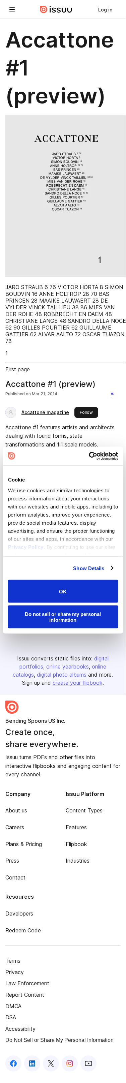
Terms (12, 960)
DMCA (13, 1006)
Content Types (84, 810)
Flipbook (76, 844)
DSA (10, 1017)
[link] (105, 9)
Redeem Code (23, 930)
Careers (14, 827)
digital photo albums (61, 674)
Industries (77, 860)
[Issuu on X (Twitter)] (51, 1063)
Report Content (24, 994)
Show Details (88, 568)
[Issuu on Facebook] (13, 1063)
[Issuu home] (56, 9)
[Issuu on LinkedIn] (32, 1063)
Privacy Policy (25, 547)
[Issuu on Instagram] (70, 1063)
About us (16, 810)
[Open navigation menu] (12, 9)
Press (12, 860)
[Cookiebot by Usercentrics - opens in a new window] (89, 456)
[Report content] (113, 395)
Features (76, 827)
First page (17, 369)
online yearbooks (67, 666)
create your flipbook (78, 682)
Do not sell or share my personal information (63, 616)
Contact (15, 877)
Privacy (14, 972)
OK (63, 591)
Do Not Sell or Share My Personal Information (59, 1040)
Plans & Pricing (23, 844)
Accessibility (20, 1028)
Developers (19, 913)
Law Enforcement (27, 983)
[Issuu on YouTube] (88, 1063)
